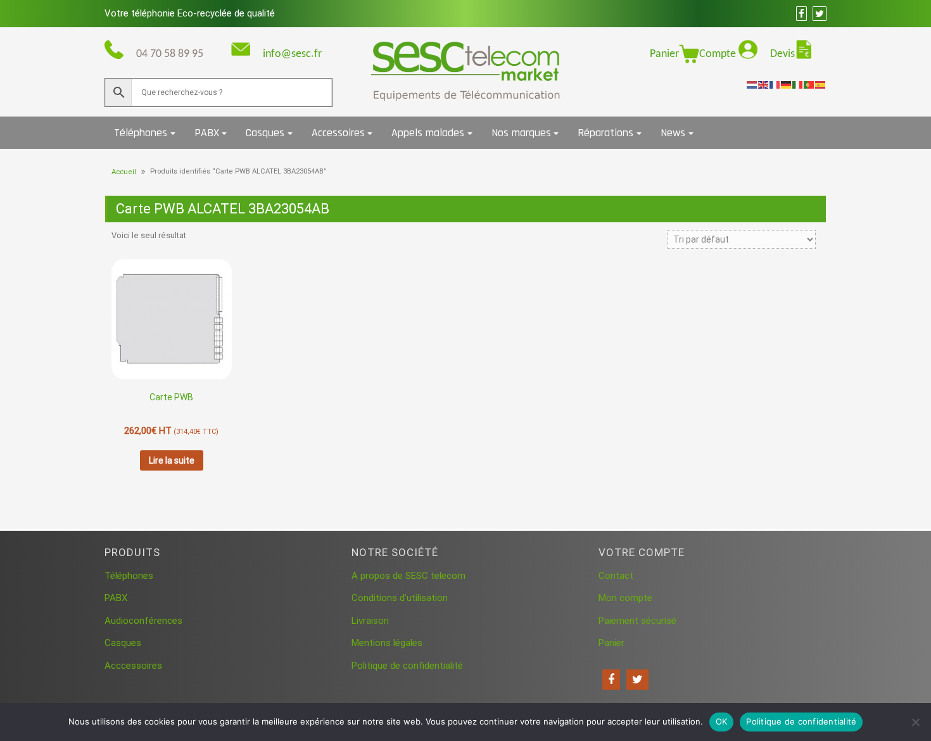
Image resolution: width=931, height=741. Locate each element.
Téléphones (140, 132)
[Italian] (798, 84)
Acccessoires (133, 665)
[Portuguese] (809, 84)
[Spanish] (820, 84)
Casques (265, 132)
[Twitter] (637, 679)
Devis (782, 54)
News (673, 132)
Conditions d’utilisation (400, 598)
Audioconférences (143, 620)
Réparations (605, 132)
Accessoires (338, 132)
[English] (764, 84)
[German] (786, 84)
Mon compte (625, 598)
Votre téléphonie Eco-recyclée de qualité (189, 13)
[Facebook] (611, 679)
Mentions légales (387, 643)
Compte (718, 54)
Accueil (123, 172)
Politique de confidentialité (407, 665)
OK (722, 721)
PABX (206, 132)
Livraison (370, 620)
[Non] (915, 722)
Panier (664, 54)
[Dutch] (752, 84)
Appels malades (427, 132)
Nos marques (521, 132)
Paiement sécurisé (637, 620)
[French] (775, 84)
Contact (615, 575)
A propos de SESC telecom (409, 575)
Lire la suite (171, 460)
